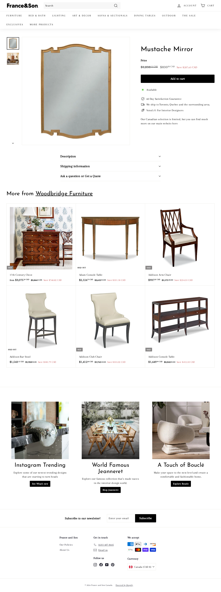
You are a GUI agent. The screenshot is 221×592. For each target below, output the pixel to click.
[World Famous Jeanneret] (110, 430)
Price (144, 60)
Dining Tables (145, 15)
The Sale (189, 15)
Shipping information (75, 166)
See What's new (40, 483)
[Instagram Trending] (40, 430)
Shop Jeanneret (110, 490)
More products (41, 24)
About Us (64, 549)
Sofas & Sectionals (113, 15)
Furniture (14, 15)
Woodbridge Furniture (64, 194)
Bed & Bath (37, 15)
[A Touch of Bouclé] (181, 430)
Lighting (59, 15)
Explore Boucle (181, 483)
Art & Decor (81, 15)
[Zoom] (76, 91)
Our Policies (66, 544)
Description (68, 156)
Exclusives (14, 24)
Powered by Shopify (124, 585)
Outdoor (169, 15)
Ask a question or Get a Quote (80, 176)
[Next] (12, 142)
